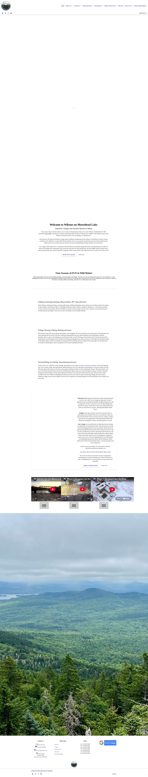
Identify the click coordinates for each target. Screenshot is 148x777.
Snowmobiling (88, 540)
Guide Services (86, 5)
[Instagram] (5, 13)
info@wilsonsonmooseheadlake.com (95, 621)
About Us (68, 5)
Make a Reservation (140, 5)
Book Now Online (69, 428)
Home (62, 5)
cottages (71, 550)
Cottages (77, 5)
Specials (120, 5)
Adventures (98, 5)
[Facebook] (2, 13)
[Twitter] (8, 13)
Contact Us (128, 5)
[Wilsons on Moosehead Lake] (6, 6)
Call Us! (81, 428)
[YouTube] (11, 13)
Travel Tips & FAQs (109, 5)
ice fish (44, 539)
